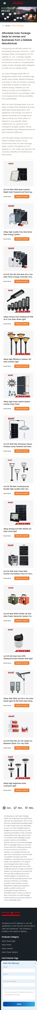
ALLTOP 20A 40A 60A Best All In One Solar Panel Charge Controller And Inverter (18, 277)
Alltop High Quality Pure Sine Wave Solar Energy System (17, 233)
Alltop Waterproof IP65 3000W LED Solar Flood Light (17, 530)
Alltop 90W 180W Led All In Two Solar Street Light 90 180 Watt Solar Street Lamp (18, 701)
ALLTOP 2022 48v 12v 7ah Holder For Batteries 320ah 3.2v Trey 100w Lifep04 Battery (17, 743)
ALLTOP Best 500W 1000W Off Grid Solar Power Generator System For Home (17, 616)
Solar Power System (10, 952)
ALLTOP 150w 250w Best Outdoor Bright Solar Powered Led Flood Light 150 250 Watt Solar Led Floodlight (18, 192)
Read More (7, 197)
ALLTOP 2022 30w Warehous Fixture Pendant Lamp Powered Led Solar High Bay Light (17, 446)
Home (7, 25)
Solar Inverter (7, 948)
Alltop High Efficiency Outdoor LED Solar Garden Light (17, 360)
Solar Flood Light (8, 941)
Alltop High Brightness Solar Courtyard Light (14, 784)
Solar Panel (6, 945)
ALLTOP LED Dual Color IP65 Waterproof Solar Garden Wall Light (18, 657)
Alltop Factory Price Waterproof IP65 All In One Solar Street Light (18, 318)
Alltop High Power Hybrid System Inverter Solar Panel (16, 403)
